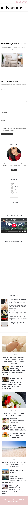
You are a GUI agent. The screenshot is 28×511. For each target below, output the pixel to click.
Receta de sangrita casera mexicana (17, 421)
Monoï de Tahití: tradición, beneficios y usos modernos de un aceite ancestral (17, 312)
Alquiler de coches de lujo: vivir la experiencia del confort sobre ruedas (18, 318)
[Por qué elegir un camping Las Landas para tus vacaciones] (14, 442)
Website (3, 120)
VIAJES (14, 459)
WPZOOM (24, 508)
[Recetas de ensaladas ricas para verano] (14, 393)
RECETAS (14, 410)
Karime (10, 47)
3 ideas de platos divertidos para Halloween (17, 435)
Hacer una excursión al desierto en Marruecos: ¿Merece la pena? (12, 489)
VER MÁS (14, 170)
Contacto (13, 499)
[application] (14, 225)
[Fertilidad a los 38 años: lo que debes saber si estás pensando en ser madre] (14, 336)
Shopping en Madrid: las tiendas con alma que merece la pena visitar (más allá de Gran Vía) (17, 301)
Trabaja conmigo (14, 501)
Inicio (6, 499)
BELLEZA (14, 354)
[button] (2, 8)
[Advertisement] (14, 28)
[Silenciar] (22, 231)
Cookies (21, 499)
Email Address (5, 112)
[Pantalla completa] (25, 231)
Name (2, 104)
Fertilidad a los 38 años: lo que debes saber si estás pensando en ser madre (17, 306)
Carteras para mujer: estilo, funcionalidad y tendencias (16, 323)
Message (3, 89)
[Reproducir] (3, 231)
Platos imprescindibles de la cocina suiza (18, 428)
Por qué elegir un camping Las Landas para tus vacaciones (14, 464)
